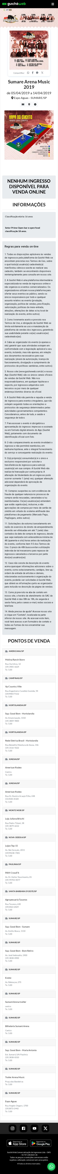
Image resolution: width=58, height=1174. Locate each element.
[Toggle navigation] (53, 4)
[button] (29, 246)
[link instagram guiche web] (12, 1128)
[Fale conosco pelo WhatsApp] (51, 1166)
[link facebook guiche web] (23, 1128)
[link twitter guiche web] (45, 1128)
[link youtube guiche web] (34, 1128)
